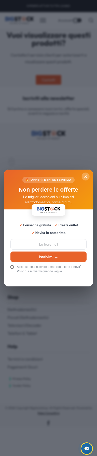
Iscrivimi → (48, 257)
